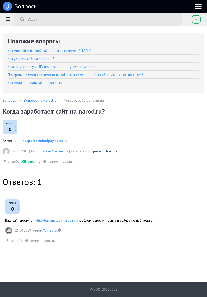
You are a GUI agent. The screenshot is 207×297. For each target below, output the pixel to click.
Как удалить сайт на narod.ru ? (31, 58)
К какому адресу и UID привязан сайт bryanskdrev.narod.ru (53, 66)
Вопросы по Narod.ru (103, 151)
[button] (8, 19)
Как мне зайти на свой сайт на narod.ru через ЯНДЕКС (49, 50)
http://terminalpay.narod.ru (45, 140)
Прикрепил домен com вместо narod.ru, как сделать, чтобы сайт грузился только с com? (75, 74)
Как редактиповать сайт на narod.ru (35, 82)
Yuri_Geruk (50, 230)
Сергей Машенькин (54, 151)
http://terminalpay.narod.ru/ (55, 220)
